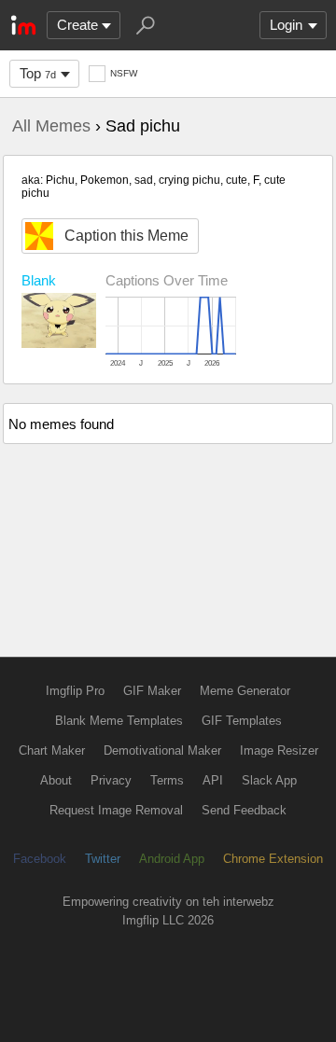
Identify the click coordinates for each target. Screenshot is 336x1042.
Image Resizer (279, 750)
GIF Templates (242, 721)
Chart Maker (52, 750)
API (213, 780)
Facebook (39, 859)
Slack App (269, 780)
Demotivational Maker (162, 750)
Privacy (111, 780)
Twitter (102, 859)
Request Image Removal (116, 810)
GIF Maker (152, 691)
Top (38, 73)
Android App (171, 859)
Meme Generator (245, 691)
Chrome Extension (273, 859)
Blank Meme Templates (119, 721)
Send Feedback (244, 810)
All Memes (51, 126)
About (56, 780)
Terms (167, 780)
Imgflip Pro (75, 691)
